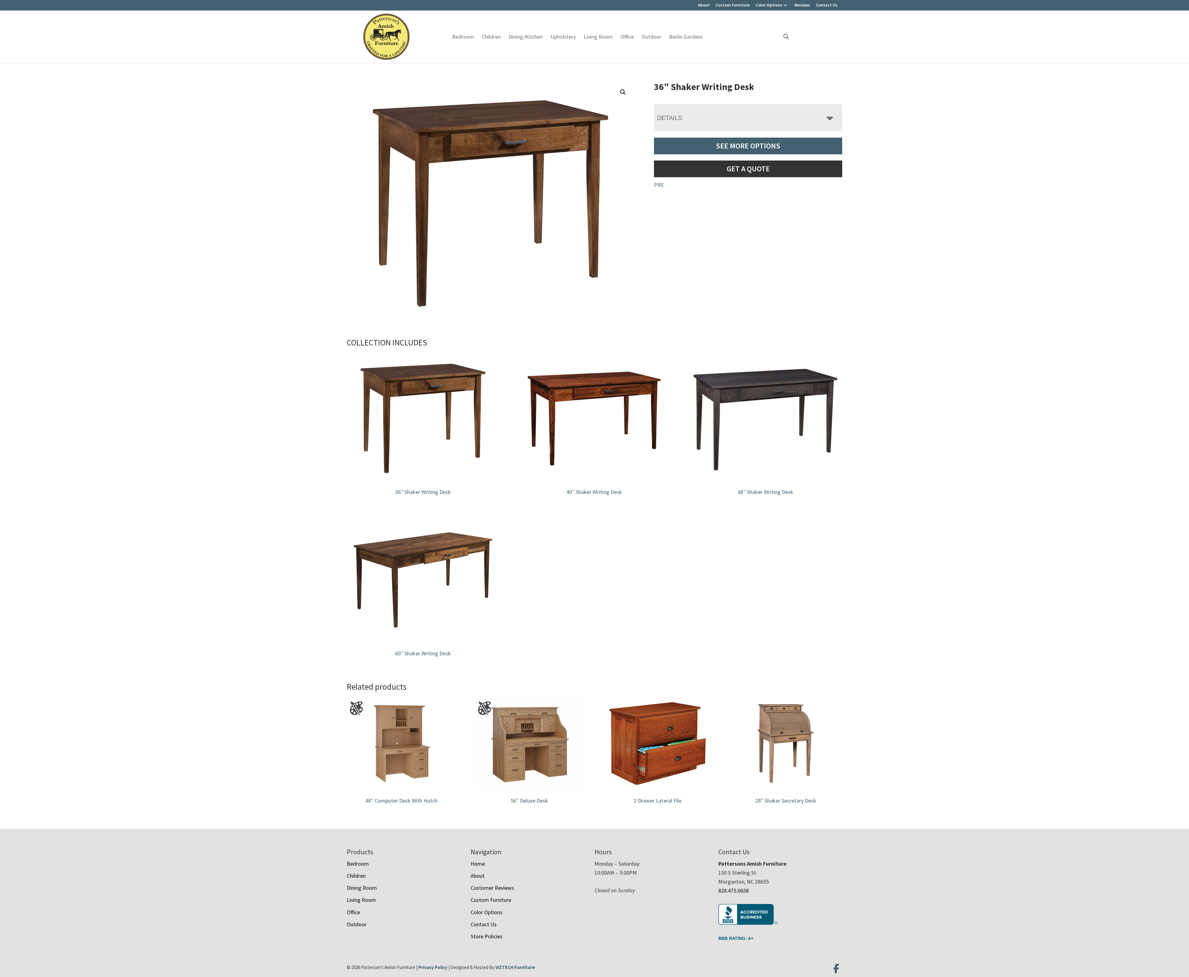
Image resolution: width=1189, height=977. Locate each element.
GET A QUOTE (748, 169)
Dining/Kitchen (525, 36)
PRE (659, 184)
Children (491, 36)
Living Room (598, 36)
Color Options (769, 5)
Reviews (802, 5)
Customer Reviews (492, 887)
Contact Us (827, 5)
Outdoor (651, 36)
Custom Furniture (733, 5)
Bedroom (463, 36)
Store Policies (487, 936)
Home (478, 863)
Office (627, 36)
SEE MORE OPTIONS (748, 146)
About (704, 5)
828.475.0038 (733, 890)
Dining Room (362, 887)
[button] (623, 92)
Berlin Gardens (686, 36)
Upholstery (563, 36)
